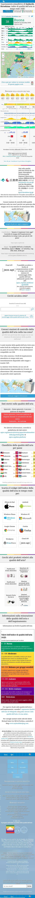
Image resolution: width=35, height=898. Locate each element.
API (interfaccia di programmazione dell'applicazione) (17, 815)
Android (25, 502)
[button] (19, 60)
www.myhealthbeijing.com (18, 723)
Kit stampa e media (17, 788)
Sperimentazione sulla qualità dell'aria (17, 797)
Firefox (25, 526)
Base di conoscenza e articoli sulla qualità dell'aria (17, 795)
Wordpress (9, 539)
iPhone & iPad (10, 502)
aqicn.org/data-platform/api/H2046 (24, 284)
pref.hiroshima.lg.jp (26, 192)
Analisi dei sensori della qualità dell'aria (17, 799)
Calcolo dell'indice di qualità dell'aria (17, 808)
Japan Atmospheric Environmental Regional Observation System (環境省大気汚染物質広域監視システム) (17, 855)
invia (29, 886)
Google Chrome (9, 526)
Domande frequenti (17, 802)
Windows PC (25, 514)
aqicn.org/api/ (26, 290)
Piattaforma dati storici (17, 818)
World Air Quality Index (16, 742)
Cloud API (25, 539)
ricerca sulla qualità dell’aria (17, 792)
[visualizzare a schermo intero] (32, 16)
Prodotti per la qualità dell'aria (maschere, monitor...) (17, 812)
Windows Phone (9, 514)
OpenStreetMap (24, 77)
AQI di (9, 16)
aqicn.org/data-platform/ (17, 437)
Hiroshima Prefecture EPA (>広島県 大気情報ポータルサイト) (17, 858)
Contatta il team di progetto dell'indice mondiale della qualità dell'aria (17, 785)
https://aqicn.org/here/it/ (17, 243)
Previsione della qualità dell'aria (17, 809)
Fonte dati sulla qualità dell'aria (17, 806)
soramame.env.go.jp (26, 182)
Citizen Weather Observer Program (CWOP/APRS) (17, 853)
